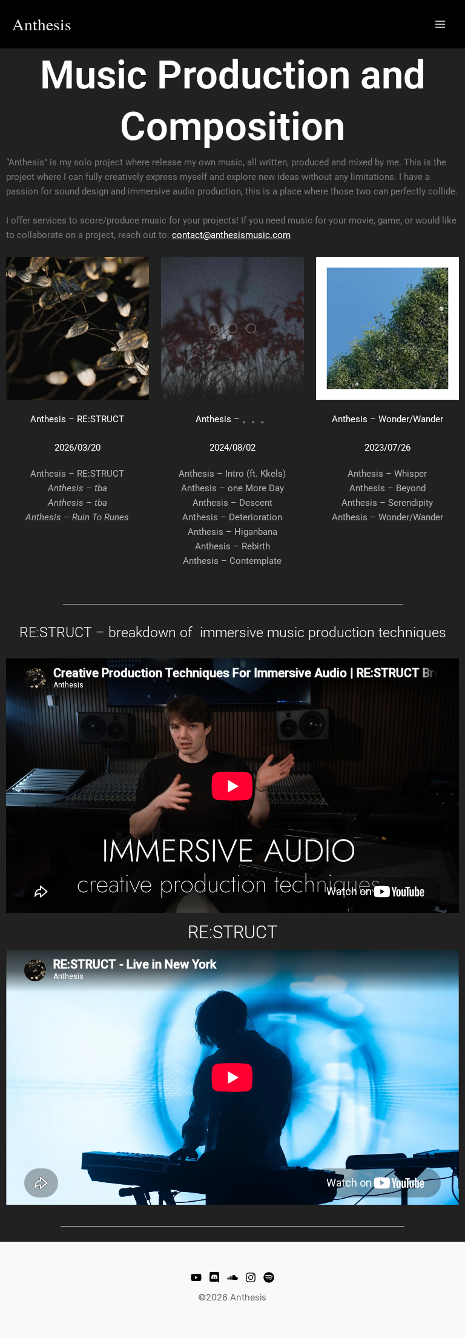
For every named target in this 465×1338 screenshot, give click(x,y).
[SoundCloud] (232, 1277)
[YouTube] (196, 1277)
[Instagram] (250, 1277)
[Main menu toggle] (440, 24)
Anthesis (41, 24)
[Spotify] (268, 1277)
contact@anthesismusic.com (231, 235)
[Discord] (214, 1277)
